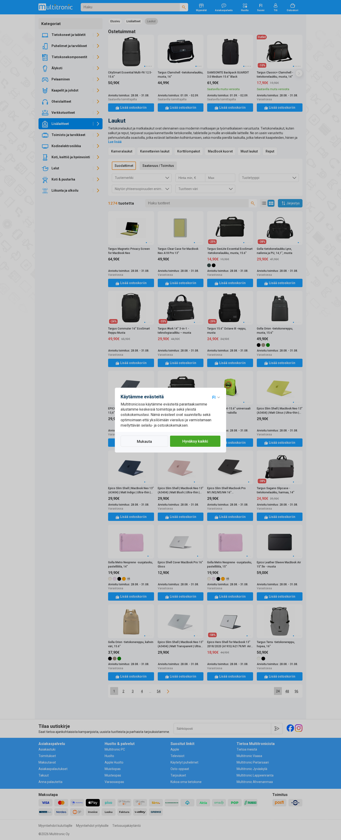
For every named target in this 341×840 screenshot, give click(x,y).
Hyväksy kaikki (195, 441)
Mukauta (144, 441)
